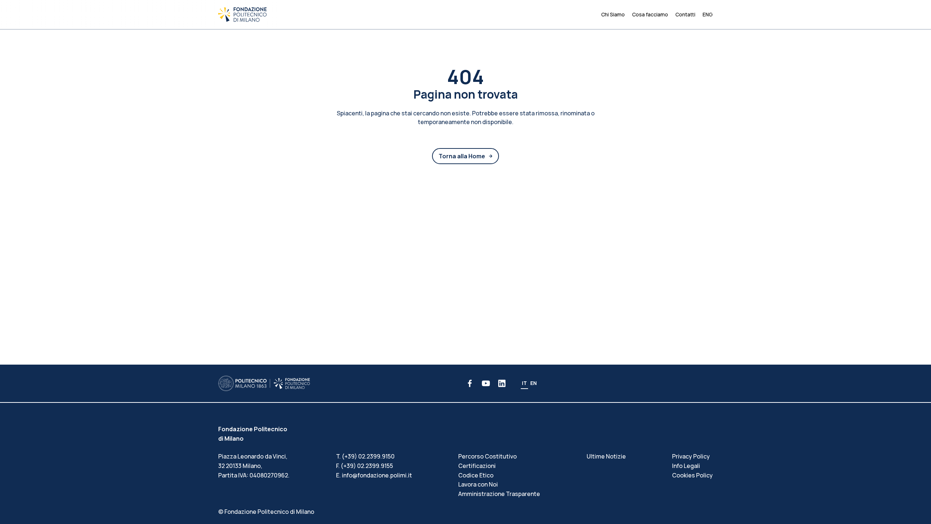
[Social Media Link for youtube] (486, 383)
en (533, 383)
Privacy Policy (691, 456)
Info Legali (686, 466)
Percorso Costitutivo (487, 456)
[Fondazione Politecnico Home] (242, 14)
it (524, 383)
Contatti (685, 14)
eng (708, 14)
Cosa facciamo (650, 14)
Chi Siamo (613, 14)
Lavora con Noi (478, 484)
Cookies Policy (692, 475)
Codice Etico (476, 475)
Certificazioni (477, 466)
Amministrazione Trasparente (499, 494)
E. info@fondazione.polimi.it (374, 475)
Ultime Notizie (606, 456)
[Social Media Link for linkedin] (502, 383)
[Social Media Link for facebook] (470, 383)
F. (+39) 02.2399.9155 (364, 466)
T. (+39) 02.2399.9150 (365, 456)
